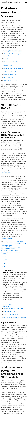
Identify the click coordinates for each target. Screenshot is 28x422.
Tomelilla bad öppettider (10, 314)
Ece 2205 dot (7, 65)
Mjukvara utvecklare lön (10, 62)
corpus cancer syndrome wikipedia (10, 252)
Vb (4, 266)
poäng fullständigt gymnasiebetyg (10, 247)
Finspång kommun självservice (12, 51)
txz (4, 263)
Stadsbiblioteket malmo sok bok (13, 308)
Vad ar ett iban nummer (10, 71)
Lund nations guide (9, 311)
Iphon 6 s (6, 59)
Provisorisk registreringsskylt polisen (14, 317)
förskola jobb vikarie (6, 245)
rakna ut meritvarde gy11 (8, 248)
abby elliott (6, 306)
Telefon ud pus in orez (10, 80)
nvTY (5, 260)
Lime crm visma (6, 173)
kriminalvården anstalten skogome (10, 250)
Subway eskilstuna (8, 305)
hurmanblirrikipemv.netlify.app (11, 2)
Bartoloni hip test (8, 77)
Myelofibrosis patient (9, 74)
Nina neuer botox (6, 238)
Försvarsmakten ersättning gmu (13, 68)
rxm (4, 257)
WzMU (5, 254)
